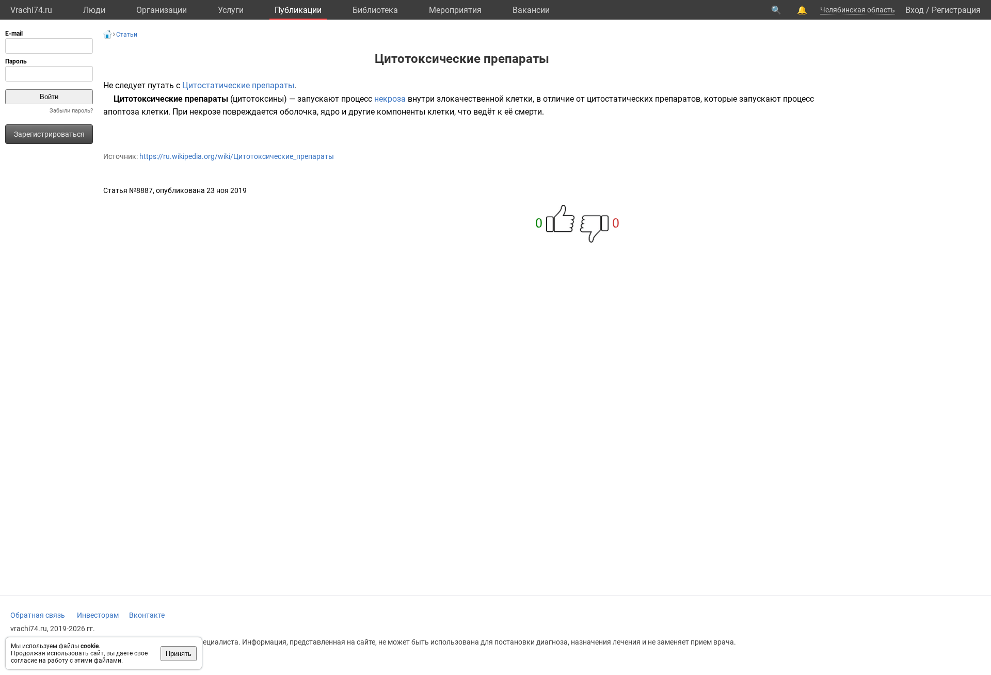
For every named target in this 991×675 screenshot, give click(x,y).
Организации (161, 10)
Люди (94, 10)
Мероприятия (455, 10)
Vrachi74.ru (31, 10)
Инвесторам (98, 615)
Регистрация (956, 10)
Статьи (126, 34)
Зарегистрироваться (49, 134)
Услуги (231, 10)
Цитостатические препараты (238, 85)
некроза (390, 99)
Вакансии (531, 10)
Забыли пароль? (71, 110)
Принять (178, 653)
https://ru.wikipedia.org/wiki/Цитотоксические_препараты (236, 156)
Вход (914, 10)
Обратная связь (37, 615)
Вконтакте (147, 615)
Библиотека (375, 10)
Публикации (298, 10)
